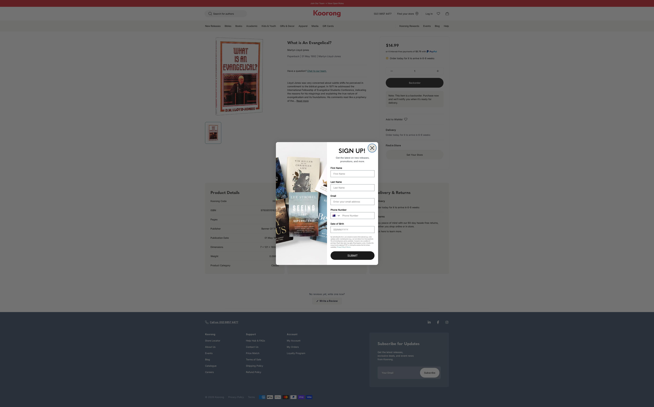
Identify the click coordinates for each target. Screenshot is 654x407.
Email (333, 195)
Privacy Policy (341, 247)
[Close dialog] (372, 148)
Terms (349, 247)
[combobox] (336, 215)
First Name (336, 168)
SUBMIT (352, 255)
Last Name (336, 182)
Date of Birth (337, 223)
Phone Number (339, 209)
